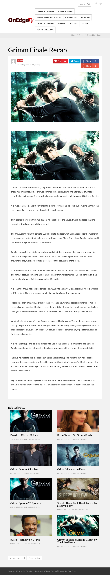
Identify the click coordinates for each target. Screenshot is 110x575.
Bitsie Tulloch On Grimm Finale (74, 435)
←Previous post (17, 558)
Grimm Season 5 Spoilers (24, 469)
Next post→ (34, 558)
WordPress (72, 571)
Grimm (61, 23)
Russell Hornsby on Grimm (25, 539)
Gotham (85, 17)
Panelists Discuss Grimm (24, 435)
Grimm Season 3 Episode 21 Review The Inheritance (77, 541)
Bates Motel (71, 17)
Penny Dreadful (45, 29)
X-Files (85, 23)
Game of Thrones (45, 23)
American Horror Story (49, 17)
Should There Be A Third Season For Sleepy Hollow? (77, 504)
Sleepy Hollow (65, 11)
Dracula (73, 23)
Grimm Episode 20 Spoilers (25, 503)
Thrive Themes (51, 571)
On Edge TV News (45, 11)
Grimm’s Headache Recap (71, 469)
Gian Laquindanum (25, 65)
